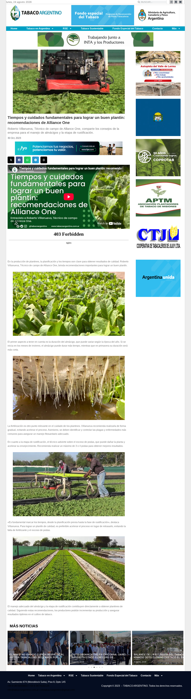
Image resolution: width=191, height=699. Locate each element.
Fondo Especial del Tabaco (128, 28)
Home (14, 28)
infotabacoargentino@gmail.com (57, 690)
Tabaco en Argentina (38, 28)
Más (174, 28)
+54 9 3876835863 (17, 686)
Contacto (157, 28)
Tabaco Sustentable (92, 28)
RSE (65, 28)
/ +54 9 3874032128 (38, 686)
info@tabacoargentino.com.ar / (23, 690)
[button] (11, 160)
